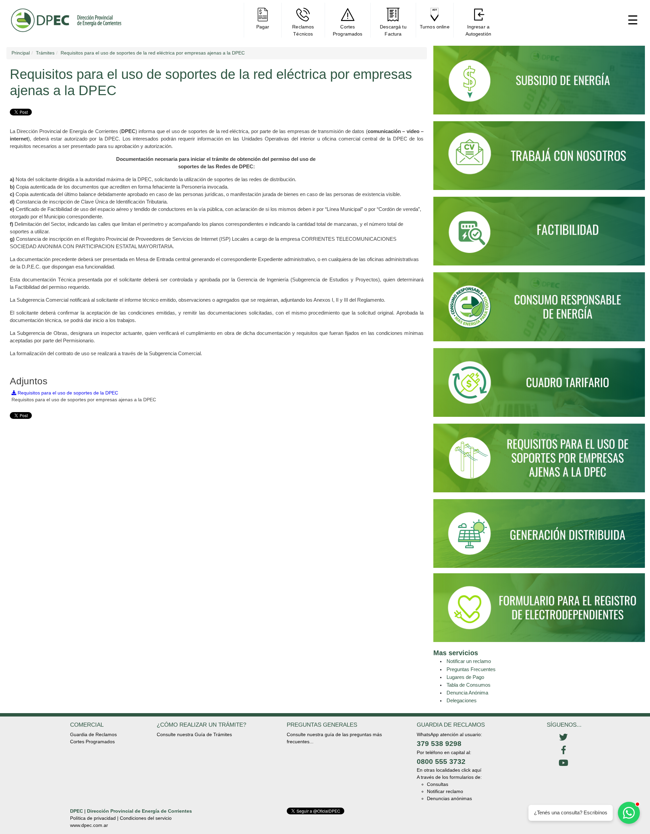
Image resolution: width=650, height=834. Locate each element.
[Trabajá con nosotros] (539, 158)
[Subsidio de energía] (539, 83)
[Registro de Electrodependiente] (539, 607)
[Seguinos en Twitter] (563, 737)
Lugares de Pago (465, 677)
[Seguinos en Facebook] (563, 750)
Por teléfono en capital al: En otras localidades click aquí (449, 761)
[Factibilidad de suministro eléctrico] (539, 234)
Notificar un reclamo (469, 661)
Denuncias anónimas (449, 798)
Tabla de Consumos (469, 685)
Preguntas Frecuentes (471, 669)
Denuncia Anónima (467, 693)
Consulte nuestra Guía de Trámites (194, 734)
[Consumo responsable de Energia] (539, 310)
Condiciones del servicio (146, 818)
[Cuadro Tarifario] (539, 385)
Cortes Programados (92, 741)
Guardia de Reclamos (93, 734)
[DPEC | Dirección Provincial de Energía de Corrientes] (65, 20)
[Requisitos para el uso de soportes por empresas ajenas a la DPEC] (539, 461)
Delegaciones (462, 700)
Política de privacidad (93, 818)
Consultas (437, 784)
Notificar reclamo (445, 791)
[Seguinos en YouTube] (563, 763)
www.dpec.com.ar (89, 825)
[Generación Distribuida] (539, 533)
